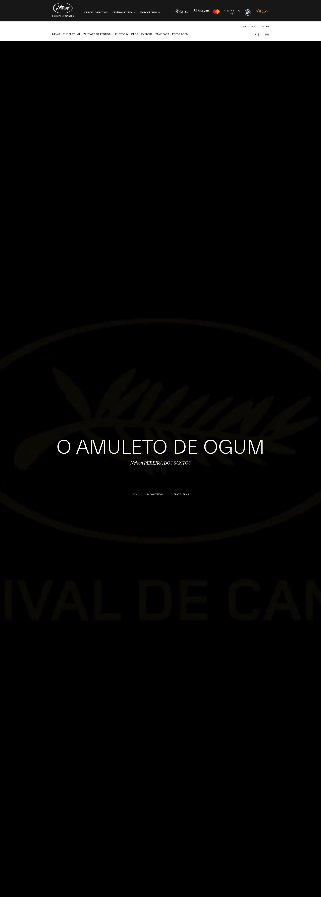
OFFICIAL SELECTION (96, 12)
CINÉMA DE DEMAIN (124, 12)
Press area (180, 34)
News (56, 34)
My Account (250, 26)
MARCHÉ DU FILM (150, 12)
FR (262, 26)
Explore (146, 34)
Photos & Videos (126, 34)
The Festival (71, 34)
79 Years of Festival (97, 34)
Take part (162, 34)
